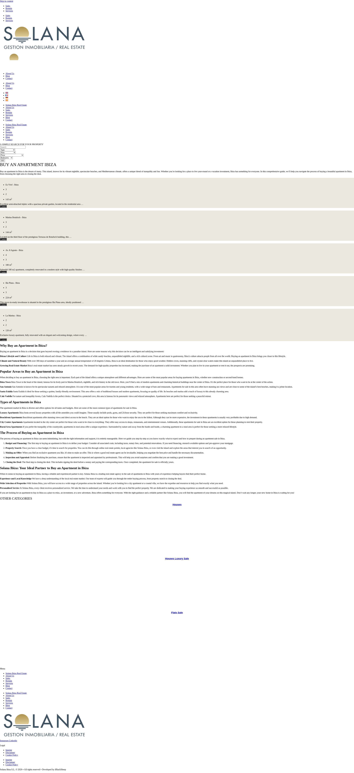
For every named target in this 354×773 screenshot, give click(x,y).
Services (9, 11)
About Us (10, 73)
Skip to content (6, 1)
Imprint (9, 750)
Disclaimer (10, 752)
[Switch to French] (7, 95)
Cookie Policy (12, 755)
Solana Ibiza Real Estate (16, 105)
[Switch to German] (7, 98)
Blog (8, 76)
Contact (9, 78)
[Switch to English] (7, 93)
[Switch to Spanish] (7, 100)
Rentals (9, 8)
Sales (8, 6)
